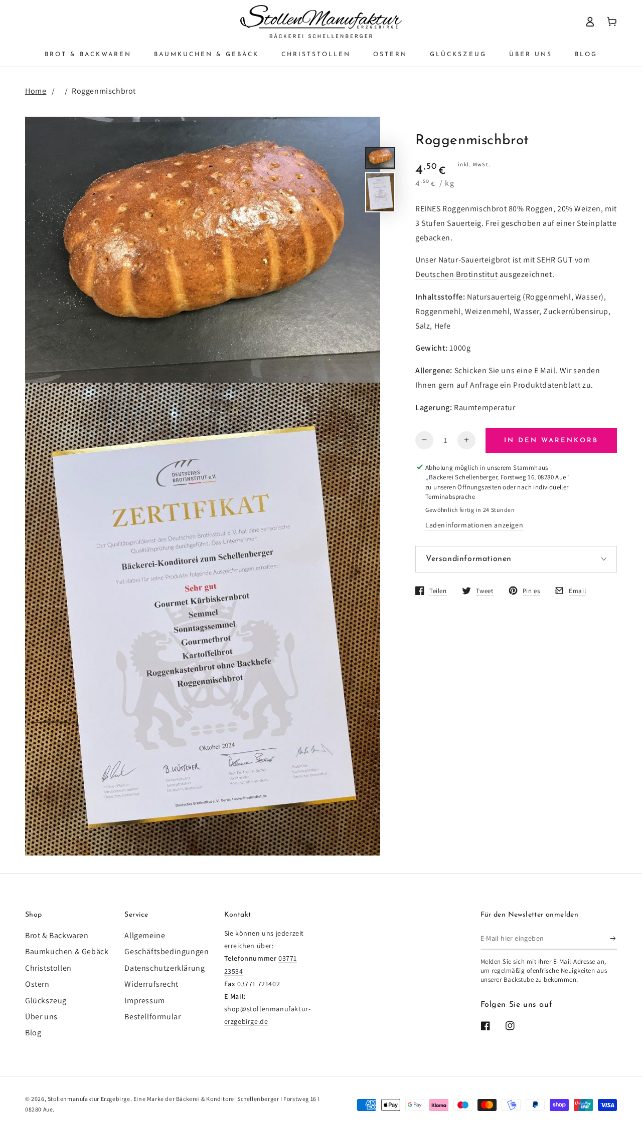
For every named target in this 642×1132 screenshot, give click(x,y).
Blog (33, 1032)
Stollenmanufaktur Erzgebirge (89, 1098)
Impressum (144, 1000)
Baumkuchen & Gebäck (66, 951)
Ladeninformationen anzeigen (474, 524)
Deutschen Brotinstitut (456, 274)
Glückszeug (46, 1000)
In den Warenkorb (551, 440)
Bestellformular (152, 1016)
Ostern (37, 984)
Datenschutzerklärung (164, 968)
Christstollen (48, 968)
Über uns (41, 1016)
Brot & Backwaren (57, 935)
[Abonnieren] (613, 938)
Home (35, 91)
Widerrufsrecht (151, 984)
